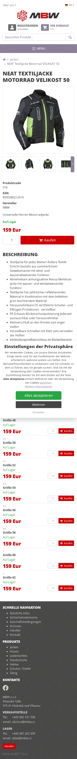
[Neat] (10, 164)
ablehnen (45, 382)
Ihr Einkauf (59, 27)
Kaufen (50, 240)
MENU (41, 48)
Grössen (15, 626)
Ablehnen (38, 405)
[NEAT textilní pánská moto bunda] (38, 120)
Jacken (14, 59)
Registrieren (27, 27)
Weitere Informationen (38, 386)
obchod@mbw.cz (23, 722)
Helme (14, 664)
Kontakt (15, 635)
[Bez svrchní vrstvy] (29, 164)
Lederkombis (18, 656)
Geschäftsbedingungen (25, 622)
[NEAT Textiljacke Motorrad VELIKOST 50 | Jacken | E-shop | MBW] (38, 15)
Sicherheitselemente (24, 617)
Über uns (8, 5)
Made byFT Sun (15, 754)
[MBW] (4, 59)
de (70, 5)
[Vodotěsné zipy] (66, 164)
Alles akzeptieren (39, 395)
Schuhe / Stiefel (20, 669)
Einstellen (38, 412)
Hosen (14, 651)
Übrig (13, 673)
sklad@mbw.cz (22, 738)
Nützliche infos (20, 613)
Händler (15, 630)
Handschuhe (18, 660)
